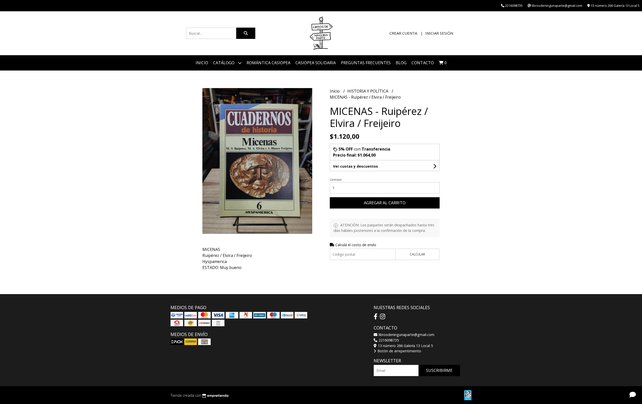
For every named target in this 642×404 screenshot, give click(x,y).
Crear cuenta (403, 33)
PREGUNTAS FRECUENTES (366, 62)
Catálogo (224, 62)
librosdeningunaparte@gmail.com (406, 334)
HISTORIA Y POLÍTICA (368, 91)
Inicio (202, 62)
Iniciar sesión (439, 33)
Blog (401, 62)
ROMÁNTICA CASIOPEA (268, 62)
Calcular (417, 254)
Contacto (423, 62)
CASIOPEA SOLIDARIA (315, 62)
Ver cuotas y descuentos (355, 166)
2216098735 (388, 340)
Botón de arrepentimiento (398, 351)
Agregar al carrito (385, 203)
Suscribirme (439, 370)
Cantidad (336, 179)
